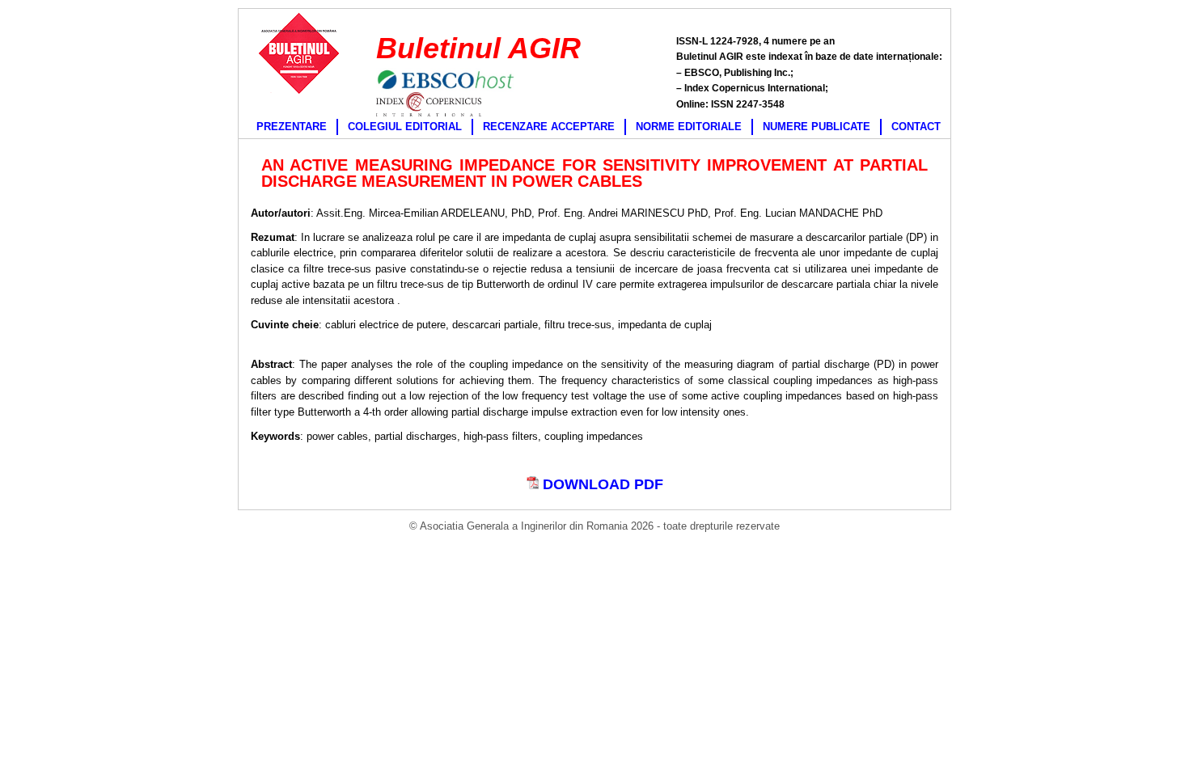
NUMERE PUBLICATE (816, 126)
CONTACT (916, 126)
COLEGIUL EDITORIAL (405, 126)
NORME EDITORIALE (689, 126)
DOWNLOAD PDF (601, 484)
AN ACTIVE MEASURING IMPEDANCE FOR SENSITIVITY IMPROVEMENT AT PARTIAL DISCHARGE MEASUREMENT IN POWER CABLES (594, 173)
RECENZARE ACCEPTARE (549, 126)
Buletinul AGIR (478, 48)
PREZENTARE (291, 126)
